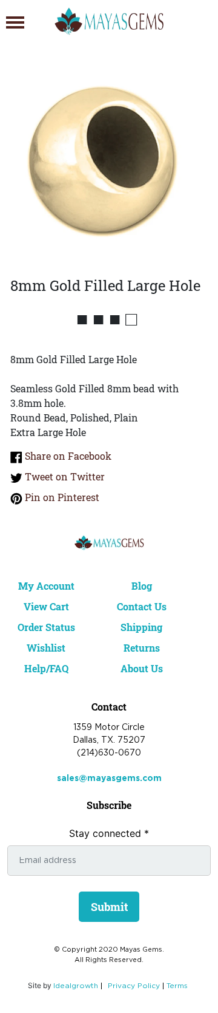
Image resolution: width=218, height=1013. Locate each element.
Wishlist (46, 647)
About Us (142, 668)
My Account (46, 585)
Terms (177, 986)
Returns (142, 647)
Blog (141, 585)
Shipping (141, 627)
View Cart (46, 606)
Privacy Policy (134, 986)
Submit (109, 906)
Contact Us (142, 606)
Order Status (46, 627)
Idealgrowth (75, 986)
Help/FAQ (46, 668)
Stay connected (109, 833)
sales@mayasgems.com (109, 778)
